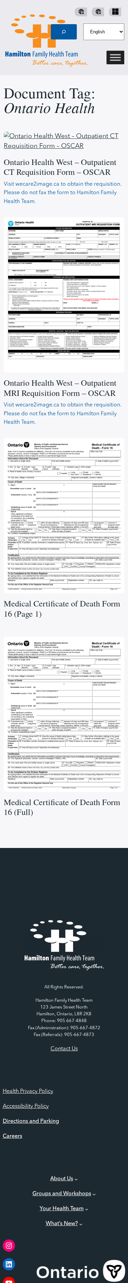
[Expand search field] (64, 31)
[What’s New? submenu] (81, 1224)
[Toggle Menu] (115, 57)
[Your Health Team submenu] (86, 1209)
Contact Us (64, 1049)
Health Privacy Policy (28, 1091)
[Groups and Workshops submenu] (94, 1194)
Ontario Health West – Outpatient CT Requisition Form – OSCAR (60, 167)
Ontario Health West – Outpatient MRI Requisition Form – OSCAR (60, 388)
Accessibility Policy (26, 1106)
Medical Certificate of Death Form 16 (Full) (62, 807)
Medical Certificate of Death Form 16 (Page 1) (62, 608)
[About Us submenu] (76, 1179)
